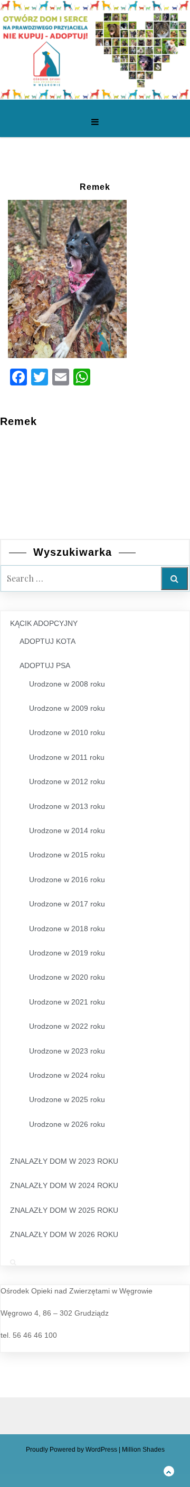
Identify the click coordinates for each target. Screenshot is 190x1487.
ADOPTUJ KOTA (47, 641)
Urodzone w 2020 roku (67, 977)
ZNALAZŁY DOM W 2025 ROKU (64, 1210)
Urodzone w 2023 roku (67, 1051)
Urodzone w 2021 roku (67, 1002)
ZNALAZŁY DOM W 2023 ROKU (64, 1161)
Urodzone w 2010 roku (67, 732)
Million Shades (143, 1449)
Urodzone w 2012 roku (67, 781)
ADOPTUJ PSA (45, 665)
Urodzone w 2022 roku (67, 1026)
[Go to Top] (169, 1470)
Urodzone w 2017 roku (67, 904)
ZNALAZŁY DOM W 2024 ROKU (64, 1185)
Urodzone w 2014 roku (67, 830)
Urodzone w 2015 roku (67, 855)
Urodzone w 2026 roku (67, 1124)
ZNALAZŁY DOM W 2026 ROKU (64, 1234)
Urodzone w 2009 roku (67, 708)
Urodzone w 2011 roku (66, 757)
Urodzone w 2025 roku (67, 1099)
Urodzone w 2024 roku (67, 1075)
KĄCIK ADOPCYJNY (44, 623)
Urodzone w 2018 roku (67, 928)
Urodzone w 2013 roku (67, 806)
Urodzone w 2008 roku (67, 684)
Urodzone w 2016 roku (67, 879)
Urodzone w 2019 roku (67, 953)
